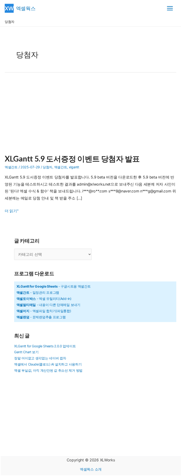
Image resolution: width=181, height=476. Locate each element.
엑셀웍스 (26, 8)
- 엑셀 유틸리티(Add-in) (43, 299)
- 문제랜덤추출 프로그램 (41, 317)
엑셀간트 (11, 167)
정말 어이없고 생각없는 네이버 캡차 (40, 358)
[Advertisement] (90, 116)
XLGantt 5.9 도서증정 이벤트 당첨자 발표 (72, 158)
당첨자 (47, 167)
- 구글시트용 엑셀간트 (53, 286)
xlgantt (74, 167)
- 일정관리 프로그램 (37, 292)
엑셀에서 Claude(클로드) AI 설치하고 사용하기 (48, 364)
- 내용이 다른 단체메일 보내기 (48, 305)
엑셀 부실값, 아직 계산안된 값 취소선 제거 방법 (48, 370)
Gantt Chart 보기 (26, 352)
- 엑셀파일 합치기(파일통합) (43, 311)
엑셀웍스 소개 (91, 469)
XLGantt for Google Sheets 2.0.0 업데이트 (45, 346)
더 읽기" (11, 211)
